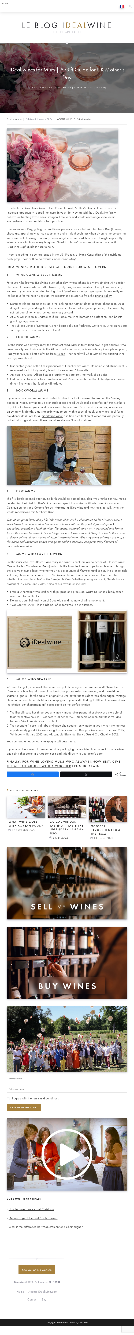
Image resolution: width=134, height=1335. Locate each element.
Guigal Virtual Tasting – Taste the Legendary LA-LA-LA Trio (67, 827)
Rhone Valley (103, 296)
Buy (44, 1299)
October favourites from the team (105, 830)
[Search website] (130, 6)
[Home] (29, 87)
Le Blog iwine (67, 25)
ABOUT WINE (64, 119)
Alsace (61, 354)
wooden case (47, 753)
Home (20, 1292)
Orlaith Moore (14, 119)
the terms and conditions (43, 1098)
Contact (32, 1299)
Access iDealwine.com (42, 1292)
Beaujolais (49, 566)
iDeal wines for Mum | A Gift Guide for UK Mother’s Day (78, 87)
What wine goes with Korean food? (26, 823)
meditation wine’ (52, 416)
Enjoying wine (84, 119)
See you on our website (37, 1270)
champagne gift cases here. (58, 741)
